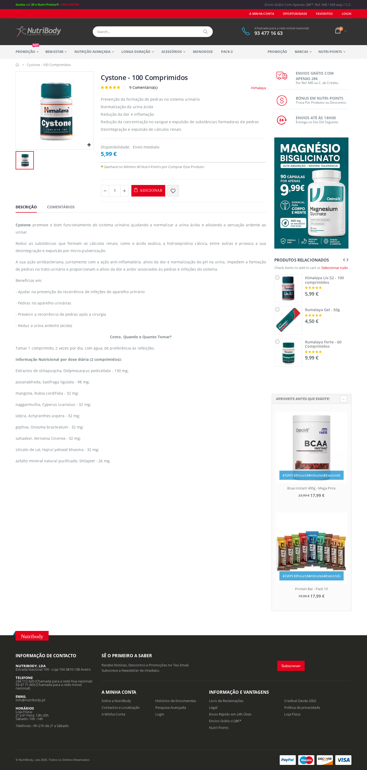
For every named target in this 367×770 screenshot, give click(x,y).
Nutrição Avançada (92, 51)
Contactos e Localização (121, 707)
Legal (213, 707)
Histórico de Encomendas (175, 700)
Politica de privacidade (302, 707)
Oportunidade (295, 14)
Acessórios (171, 51)
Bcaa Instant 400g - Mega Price (311, 488)
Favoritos (324, 14)
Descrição (26, 206)
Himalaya (258, 87)
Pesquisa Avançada (170, 707)
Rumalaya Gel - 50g (322, 309)
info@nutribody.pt (30, 700)
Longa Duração (135, 51)
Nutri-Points (330, 51)
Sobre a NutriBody (116, 700)
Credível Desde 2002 (300, 700)
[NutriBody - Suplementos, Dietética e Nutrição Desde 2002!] (38, 31)
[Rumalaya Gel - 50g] (288, 320)
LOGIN (346, 14)
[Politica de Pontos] (102, 166)
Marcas (301, 51)
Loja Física (292, 714)
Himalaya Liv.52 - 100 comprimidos (324, 280)
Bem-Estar (54, 51)
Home (18, 65)
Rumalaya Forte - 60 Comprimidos (323, 344)
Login (159, 714)
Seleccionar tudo (334, 267)
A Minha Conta (261, 14)
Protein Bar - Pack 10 (311, 588)
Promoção (27, 49)
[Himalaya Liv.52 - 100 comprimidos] (288, 288)
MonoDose (203, 51)
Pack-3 (227, 51)
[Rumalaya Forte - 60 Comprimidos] (288, 352)
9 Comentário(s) (143, 87)
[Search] (206, 32)
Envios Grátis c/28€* (225, 720)
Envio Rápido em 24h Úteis (230, 714)
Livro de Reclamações (226, 700)
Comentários (61, 206)
